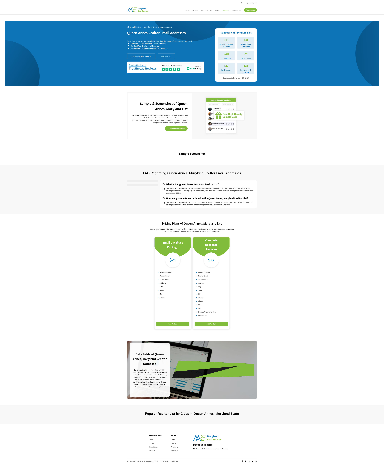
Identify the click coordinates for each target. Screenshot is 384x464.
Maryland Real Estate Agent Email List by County (149, 48)
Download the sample (176, 128)
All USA (195, 10)
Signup (173, 443)
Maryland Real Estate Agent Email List (145, 46)
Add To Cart (173, 324)
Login (173, 439)
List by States (206, 10)
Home (187, 10)
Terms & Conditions (136, 461)
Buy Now (164, 56)
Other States (153, 447)
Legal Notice (174, 461)
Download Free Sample (140, 56)
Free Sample (250, 10)
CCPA (156, 461)
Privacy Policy (148, 461)
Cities (217, 10)
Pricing (151, 443)
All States (136, 27)
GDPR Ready (164, 461)
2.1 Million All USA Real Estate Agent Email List (148, 44)
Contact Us (236, 10)
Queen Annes (166, 27)
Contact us (174, 451)
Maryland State (150, 27)
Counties (226, 10)
